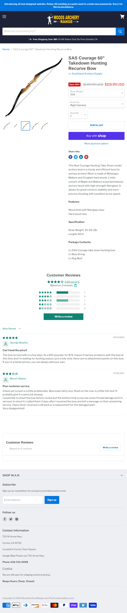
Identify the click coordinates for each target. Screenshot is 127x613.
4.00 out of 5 (72, 281)
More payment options (96, 143)
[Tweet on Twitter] (76, 157)
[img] (10, 337)
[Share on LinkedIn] (81, 157)
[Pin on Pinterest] (86, 157)
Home (6, 49)
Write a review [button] (64, 316)
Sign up (52, 499)
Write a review (110, 447)
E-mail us (7, 568)
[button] (45, 292)
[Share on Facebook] (70, 157)
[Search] (120, 31)
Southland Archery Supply (87, 73)
